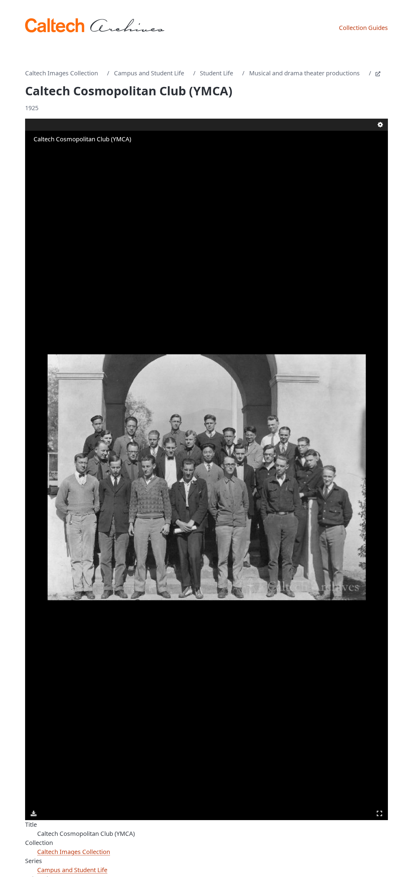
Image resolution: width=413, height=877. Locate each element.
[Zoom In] (34, 151)
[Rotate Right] (51, 151)
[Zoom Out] (42, 151)
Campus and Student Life (149, 73)
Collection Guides (363, 28)
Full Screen (379, 813)
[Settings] (380, 125)
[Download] (34, 813)
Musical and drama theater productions (304, 73)
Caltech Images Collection (61, 73)
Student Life (216, 73)
